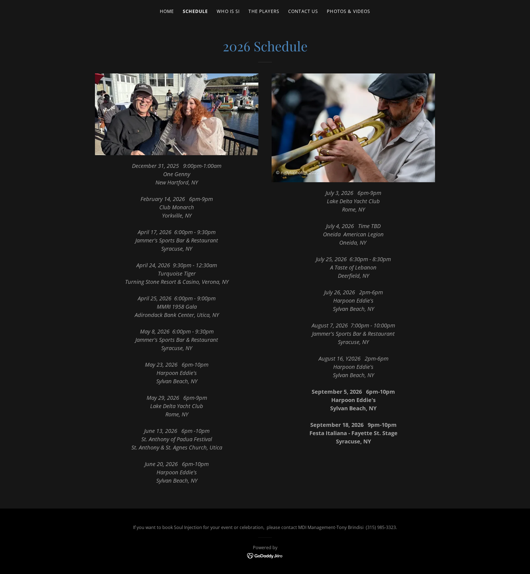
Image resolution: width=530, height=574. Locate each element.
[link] (265, 555)
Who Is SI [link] (228, 11)
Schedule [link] (195, 11)
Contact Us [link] (303, 11)
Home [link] (167, 11)
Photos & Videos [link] (348, 11)
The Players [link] (263, 11)
